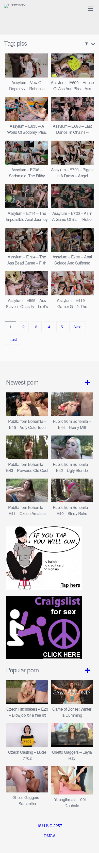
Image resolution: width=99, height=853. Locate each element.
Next (77, 327)
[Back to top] (90, 842)
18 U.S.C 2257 (49, 825)
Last (12, 339)
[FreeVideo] (15, 6)
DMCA (49, 836)
